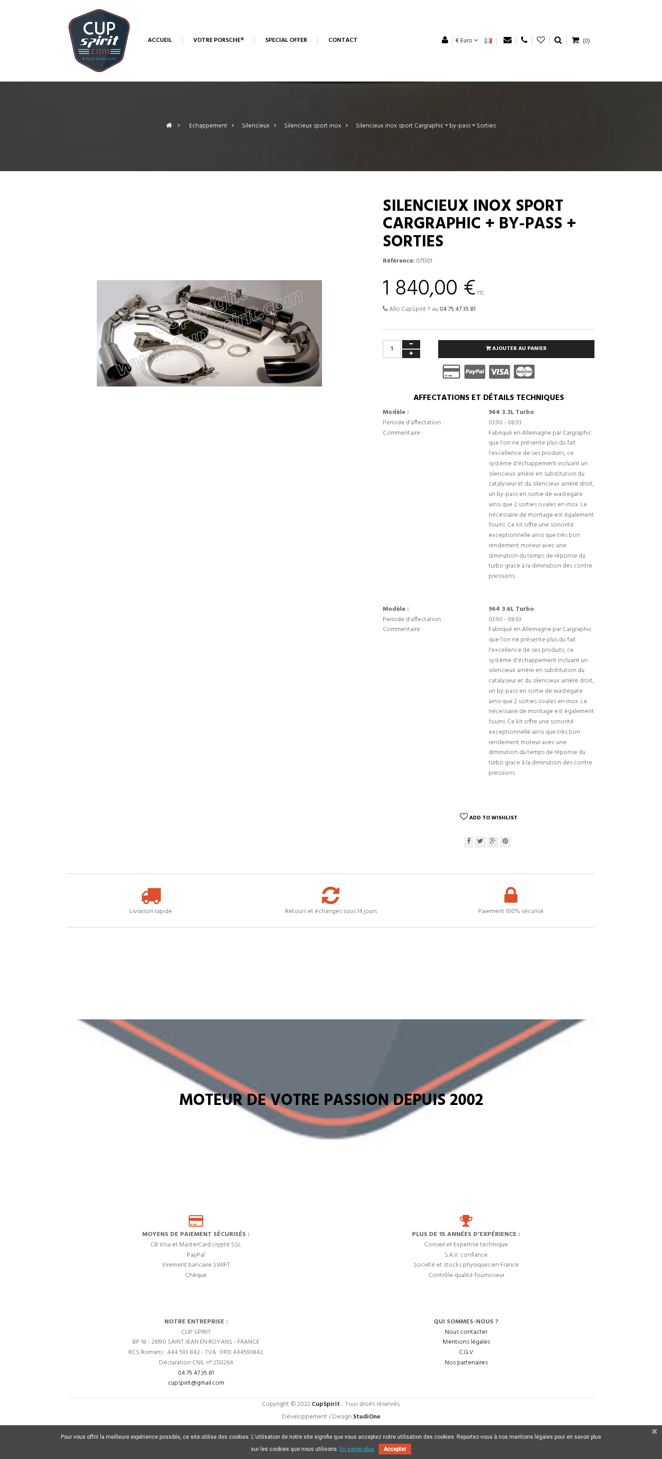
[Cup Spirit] (99, 40)
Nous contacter (466, 1332)
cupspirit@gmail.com (196, 1383)
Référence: (399, 261)
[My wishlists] (541, 40)
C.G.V (466, 1352)
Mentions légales (466, 1342)
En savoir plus (357, 1449)
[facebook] (468, 842)
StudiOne (366, 1417)
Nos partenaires (466, 1363)
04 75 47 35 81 (458, 309)
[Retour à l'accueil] (169, 126)
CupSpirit (326, 1404)
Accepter (395, 1449)
